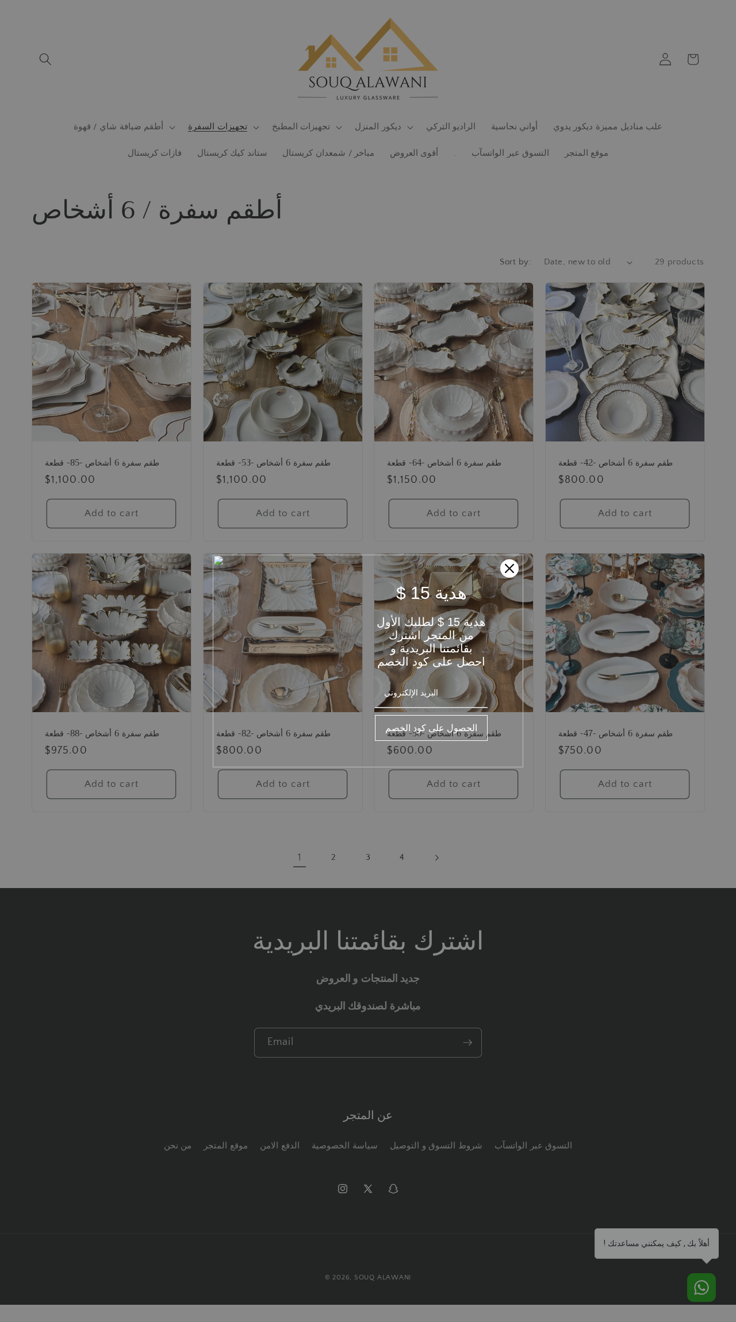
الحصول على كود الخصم (431, 727)
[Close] (509, 568)
